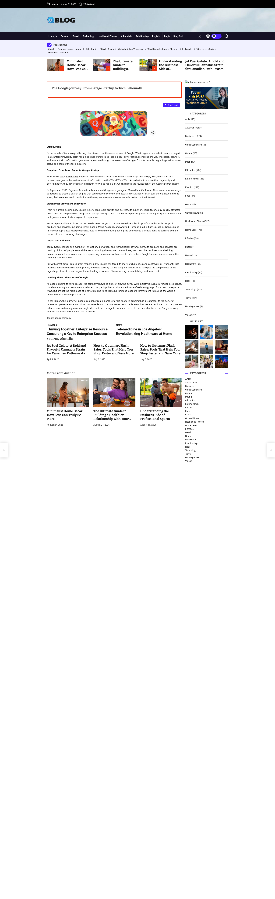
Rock (187, 281)
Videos (188, 315)
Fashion (65, 36)
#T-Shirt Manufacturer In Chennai (161, 49)
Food (187, 195)
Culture (188, 153)
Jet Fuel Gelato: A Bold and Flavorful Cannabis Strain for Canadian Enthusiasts (205, 65)
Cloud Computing (193, 144)
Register (156, 36)
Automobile (126, 36)
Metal (188, 247)
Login (167, 36)
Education (190, 170)
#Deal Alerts (186, 49)
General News (192, 213)
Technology (88, 36)
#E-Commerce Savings (205, 49)
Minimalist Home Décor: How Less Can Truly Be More (77, 67)
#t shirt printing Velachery (131, 49)
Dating (188, 162)
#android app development (70, 49)
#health (52, 49)
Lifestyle (53, 36)
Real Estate (190, 264)
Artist (188, 119)
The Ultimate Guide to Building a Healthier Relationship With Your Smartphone (111, 416)
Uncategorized (192, 306)
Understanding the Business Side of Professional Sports (155, 415)
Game (188, 204)
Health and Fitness (107, 36)
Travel (76, 36)
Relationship (142, 36)
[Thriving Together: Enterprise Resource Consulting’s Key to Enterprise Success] (4, 450)
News (188, 255)
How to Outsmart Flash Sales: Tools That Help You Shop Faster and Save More (113, 349)
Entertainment (192, 178)
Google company (69, 176)
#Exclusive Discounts (58, 52)
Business (189, 136)
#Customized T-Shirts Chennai (101, 49)
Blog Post (178, 36)
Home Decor (191, 230)
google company (63, 318)
